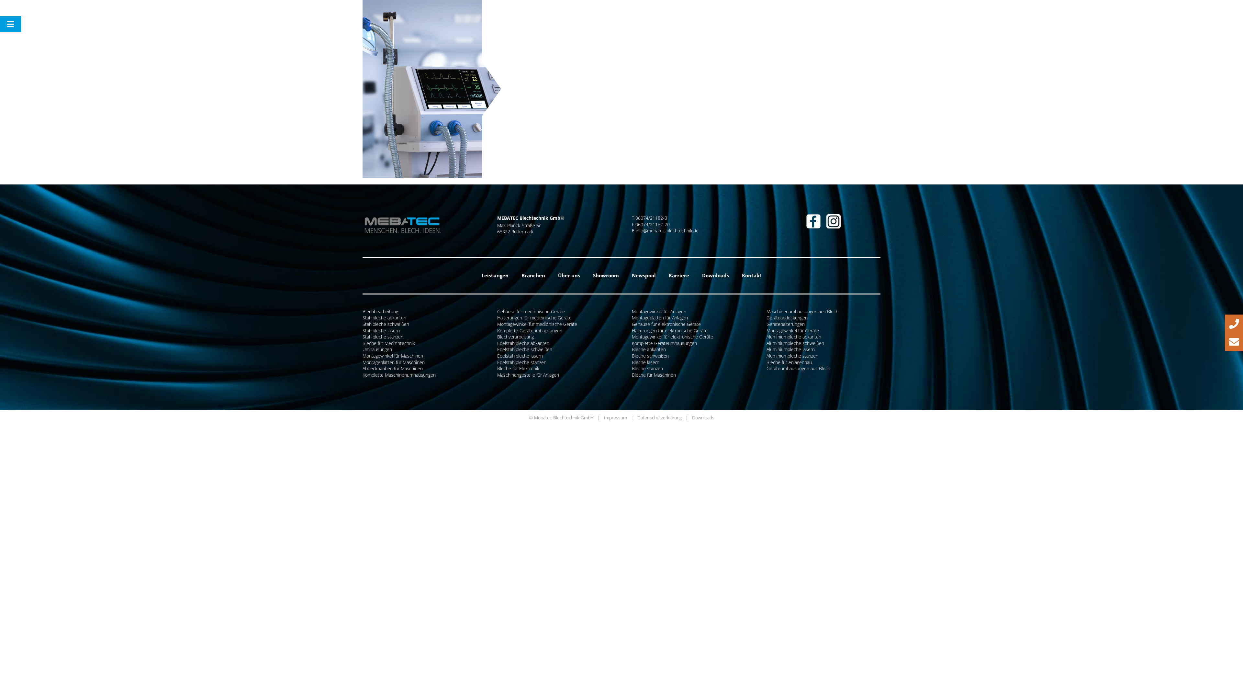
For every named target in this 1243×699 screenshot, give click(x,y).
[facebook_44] (813, 216)
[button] (1234, 324)
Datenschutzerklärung (659, 418)
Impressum (615, 418)
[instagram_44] (833, 216)
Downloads (703, 418)
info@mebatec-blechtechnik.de (667, 230)
